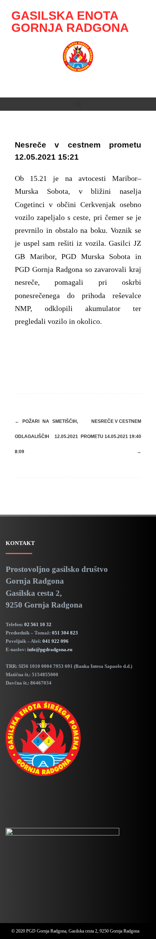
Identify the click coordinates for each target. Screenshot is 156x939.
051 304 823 (65, 633)
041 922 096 (55, 641)
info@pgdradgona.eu (49, 649)
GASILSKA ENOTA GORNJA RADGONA (70, 22)
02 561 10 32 (37, 624)
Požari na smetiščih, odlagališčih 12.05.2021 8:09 (46, 436)
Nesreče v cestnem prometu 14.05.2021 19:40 (111, 436)
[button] (78, 104)
